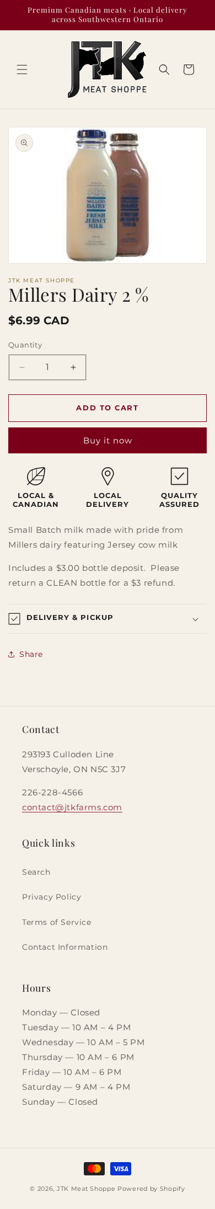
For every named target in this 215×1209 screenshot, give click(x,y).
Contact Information (65, 947)
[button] (22, 69)
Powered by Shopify (151, 1188)
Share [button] (31, 654)
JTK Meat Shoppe (86, 1188)
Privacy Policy (51, 897)
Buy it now (107, 440)
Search (36, 872)
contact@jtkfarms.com (72, 807)
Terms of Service (57, 922)
